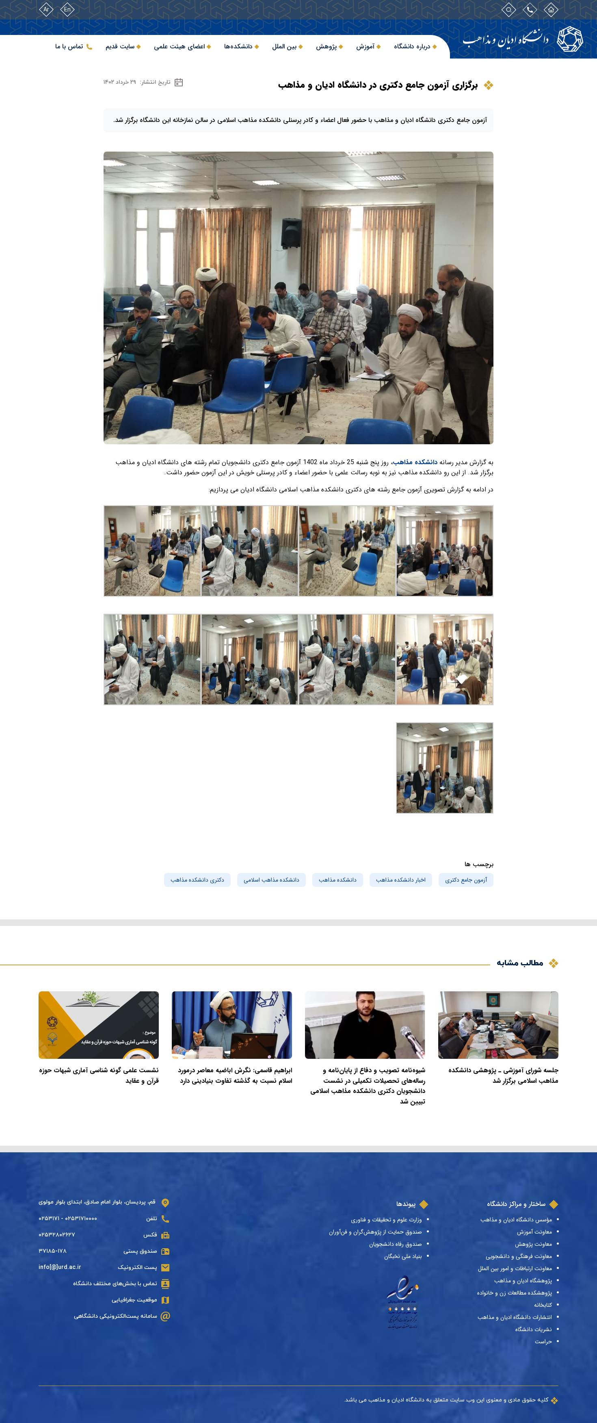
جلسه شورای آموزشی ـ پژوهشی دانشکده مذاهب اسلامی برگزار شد (503, 1075)
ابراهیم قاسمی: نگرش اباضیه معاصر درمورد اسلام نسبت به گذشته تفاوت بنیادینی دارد (235, 1075)
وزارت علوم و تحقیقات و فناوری (386, 1219)
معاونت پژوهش (533, 1244)
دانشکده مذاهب (415, 462)
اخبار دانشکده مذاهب (401, 880)
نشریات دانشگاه (533, 1329)
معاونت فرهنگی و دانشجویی (519, 1256)
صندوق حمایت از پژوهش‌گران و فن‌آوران (375, 1231)
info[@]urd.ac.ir (60, 1267)
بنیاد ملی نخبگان (403, 1256)
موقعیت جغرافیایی (134, 1300)
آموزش (365, 46)
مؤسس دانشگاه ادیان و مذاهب (516, 1219)
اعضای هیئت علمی (179, 46)
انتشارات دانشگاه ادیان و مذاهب (515, 1317)
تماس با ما (69, 46)
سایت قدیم (120, 46)
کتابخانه (543, 1305)
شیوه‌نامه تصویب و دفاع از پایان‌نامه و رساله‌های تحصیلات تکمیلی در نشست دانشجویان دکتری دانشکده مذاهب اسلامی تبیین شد (367, 1086)
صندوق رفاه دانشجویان (395, 1244)
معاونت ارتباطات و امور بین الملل (515, 1268)
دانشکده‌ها (238, 46)
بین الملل (284, 46)
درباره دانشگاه (412, 46)
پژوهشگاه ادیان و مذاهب (523, 1280)
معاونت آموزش (534, 1231)
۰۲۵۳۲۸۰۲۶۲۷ (57, 1235)
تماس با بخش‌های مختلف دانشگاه (115, 1284)
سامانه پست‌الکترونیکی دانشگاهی (115, 1316)
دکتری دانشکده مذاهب (197, 880)
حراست (543, 1341)
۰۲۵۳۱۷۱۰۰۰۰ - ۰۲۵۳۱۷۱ (68, 1219)
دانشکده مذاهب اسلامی (271, 880)
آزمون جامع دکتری (466, 880)
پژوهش (326, 46)
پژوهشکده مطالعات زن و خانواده (514, 1292)
